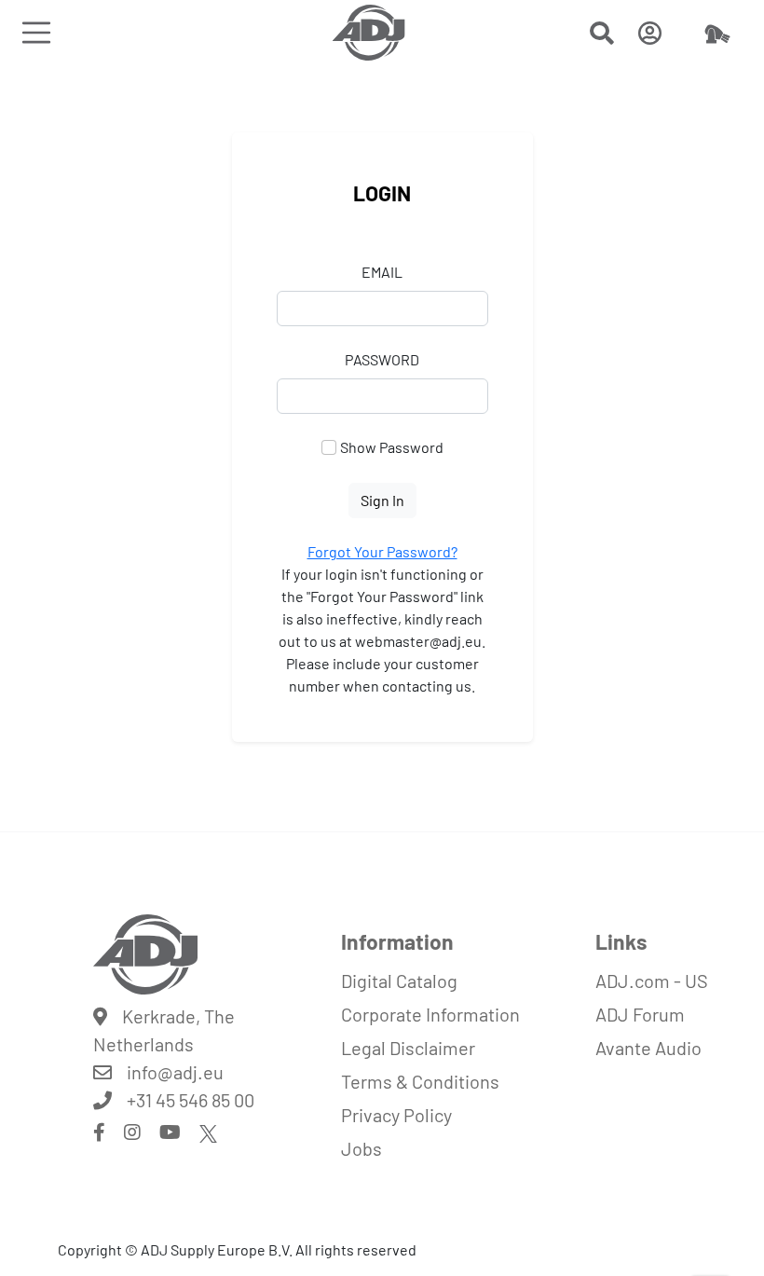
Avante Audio (648, 1047)
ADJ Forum (640, 1014)
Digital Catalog (399, 980)
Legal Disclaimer (408, 1047)
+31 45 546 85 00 (190, 1100)
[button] (602, 36)
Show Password (391, 447)
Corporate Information (430, 1014)
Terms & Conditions (420, 1081)
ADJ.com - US (651, 980)
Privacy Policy (396, 1115)
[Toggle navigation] (36, 32)
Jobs (361, 1148)
